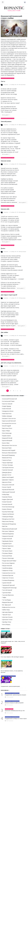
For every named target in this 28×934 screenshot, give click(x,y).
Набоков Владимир (8, 533)
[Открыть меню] (3, 2)
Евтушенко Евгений (8, 484)
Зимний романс (6, 121)
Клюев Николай (6, 502)
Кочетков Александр (8, 507)
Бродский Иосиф (7, 438)
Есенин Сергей (6, 487)
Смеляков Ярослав (7, 575)
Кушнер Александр (7, 511)
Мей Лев (4, 526)
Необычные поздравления (8, 676)
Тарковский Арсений (8, 585)
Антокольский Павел (8, 401)
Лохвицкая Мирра (7, 516)
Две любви (4, 332)
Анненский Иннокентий (7, 78)
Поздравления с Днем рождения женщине (15, 694)
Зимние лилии (6, 161)
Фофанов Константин (8, 607)
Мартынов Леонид (7, 521)
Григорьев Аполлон (8, 467)
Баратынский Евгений (9, 421)
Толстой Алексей (7, 590)
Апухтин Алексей (7, 404)
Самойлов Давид (7, 568)
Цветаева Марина (7, 612)
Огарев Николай (7, 538)
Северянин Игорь (7, 570)
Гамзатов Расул (6, 460)
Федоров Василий (7, 602)
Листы (3, 81)
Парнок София (6, 548)
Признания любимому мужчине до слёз (15, 710)
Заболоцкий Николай (8, 492)
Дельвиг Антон (6, 475)
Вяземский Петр (7, 457)
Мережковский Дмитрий (9, 529)
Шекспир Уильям (7, 617)
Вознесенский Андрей (8, 450)
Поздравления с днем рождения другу (10, 686)
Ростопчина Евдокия (8, 563)
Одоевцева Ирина (7, 541)
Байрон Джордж (7, 416)
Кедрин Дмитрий (7, 499)
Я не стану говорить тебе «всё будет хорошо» (12, 656)
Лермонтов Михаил (8, 514)
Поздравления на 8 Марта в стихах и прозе (16, 718)
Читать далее (5, 115)
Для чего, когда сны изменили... (11, 363)
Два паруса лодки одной (9, 295)
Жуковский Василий (8, 489)
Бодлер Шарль (6, 435)
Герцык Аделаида (7, 462)
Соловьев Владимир (8, 580)
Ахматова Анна (6, 413)
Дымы (3, 248)
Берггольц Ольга (7, 428)
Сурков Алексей (6, 583)
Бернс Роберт (6, 431)
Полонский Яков (7, 556)
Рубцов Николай (7, 565)
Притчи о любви (6, 646)
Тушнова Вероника (8, 595)
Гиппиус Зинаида (7, 465)
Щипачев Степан (7, 619)
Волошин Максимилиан (9, 453)
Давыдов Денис (7, 472)
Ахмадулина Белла (7, 411)
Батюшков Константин (9, 423)
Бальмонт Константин (9, 418)
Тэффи (4, 597)
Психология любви (7, 660)
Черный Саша (6, 614)
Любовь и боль (5, 631)
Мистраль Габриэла (8, 531)
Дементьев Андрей (8, 477)
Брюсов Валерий (7, 440)
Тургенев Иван (6, 592)
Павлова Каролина (7, 546)
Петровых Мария (7, 553)
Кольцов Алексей (7, 504)
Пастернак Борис (7, 551)
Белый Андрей (6, 426)
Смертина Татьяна (8, 578)
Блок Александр (6, 433)
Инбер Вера (5, 494)
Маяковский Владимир (9, 524)
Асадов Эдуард (6, 406)
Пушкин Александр (8, 558)
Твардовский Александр (9, 587)
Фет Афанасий (6, 605)
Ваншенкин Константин (9, 445)
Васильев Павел (7, 448)
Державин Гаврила (8, 480)
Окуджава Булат (7, 543)
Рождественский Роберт (9, 561)
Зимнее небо (5, 209)
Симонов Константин (8, 573)
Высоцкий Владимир (8, 455)
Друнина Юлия (6, 482)
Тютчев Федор (6, 600)
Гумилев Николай (7, 470)
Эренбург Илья (6, 622)
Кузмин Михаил (7, 509)
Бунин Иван (6, 443)
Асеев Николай (6, 408)
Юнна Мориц (6, 624)
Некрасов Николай (7, 536)
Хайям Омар (6, 610)
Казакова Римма (7, 497)
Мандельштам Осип (8, 519)
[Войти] (24, 2)
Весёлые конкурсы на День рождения (14, 702)
